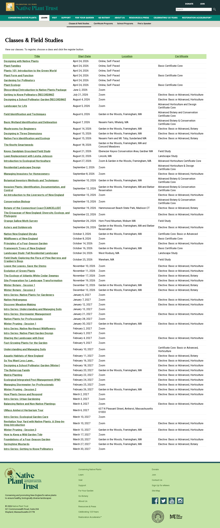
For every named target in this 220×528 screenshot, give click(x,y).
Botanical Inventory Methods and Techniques (31, 180)
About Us (120, 18)
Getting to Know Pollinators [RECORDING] (29, 94)
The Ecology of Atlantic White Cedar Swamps (31, 275)
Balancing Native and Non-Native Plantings (30, 403)
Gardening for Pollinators (19, 80)
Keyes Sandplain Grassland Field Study (27, 151)
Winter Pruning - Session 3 (20, 429)
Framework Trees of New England (24, 248)
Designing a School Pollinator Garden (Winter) (32, 365)
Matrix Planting (13, 374)
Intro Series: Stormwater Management (27, 314)
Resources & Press (139, 18)
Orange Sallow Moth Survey (21, 220)
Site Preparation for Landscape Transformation (33, 280)
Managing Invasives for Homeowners (27, 173)
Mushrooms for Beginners (20, 128)
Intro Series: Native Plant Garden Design (28, 333)
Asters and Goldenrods (18, 227)
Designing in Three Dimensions (23, 133)
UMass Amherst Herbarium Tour (23, 410)
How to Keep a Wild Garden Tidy (23, 434)
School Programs (125, 24)
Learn (44, 18)
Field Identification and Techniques (25, 114)
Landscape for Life (15, 106)
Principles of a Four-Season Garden (26, 243)
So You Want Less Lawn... (19, 360)
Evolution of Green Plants (19, 270)
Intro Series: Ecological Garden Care (26, 416)
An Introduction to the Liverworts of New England (34, 194)
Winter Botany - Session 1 (19, 285)
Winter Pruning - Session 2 (20, 389)
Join (202, 4)
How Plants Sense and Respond (23, 394)
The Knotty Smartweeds (18, 144)
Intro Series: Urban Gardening (22, 399)
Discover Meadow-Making (20, 304)
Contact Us (157, 480)
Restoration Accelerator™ (197, 18)
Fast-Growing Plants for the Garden (25, 342)
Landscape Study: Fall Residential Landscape (31, 253)
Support (66, 18)
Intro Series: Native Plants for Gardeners (29, 294)
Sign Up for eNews (160, 485)
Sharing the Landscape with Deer (24, 338)
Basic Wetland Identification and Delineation (30, 122)
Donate (189, 4)
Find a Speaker (144, 24)
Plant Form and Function (18, 75)
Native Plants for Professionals (23, 318)
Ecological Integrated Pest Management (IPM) (32, 379)
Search (214, 9)
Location (127, 56)
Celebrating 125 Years (165, 18)
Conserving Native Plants (22, 18)
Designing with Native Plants (21, 61)
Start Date (84, 56)
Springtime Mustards (16, 444)
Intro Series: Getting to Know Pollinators (28, 448)
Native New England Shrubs (20, 233)
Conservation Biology (17, 201)
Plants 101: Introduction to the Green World (30, 70)
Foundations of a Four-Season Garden (27, 439)
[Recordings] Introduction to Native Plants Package (35, 89)
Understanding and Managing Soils (25, 349)
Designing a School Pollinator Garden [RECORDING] (35, 99)
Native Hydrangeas (15, 299)
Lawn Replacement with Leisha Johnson (28, 156)
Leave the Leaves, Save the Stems (25, 266)
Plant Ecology (12, 85)
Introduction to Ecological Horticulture (27, 160)
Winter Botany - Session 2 (19, 290)
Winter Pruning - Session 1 (20, 323)
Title (37, 56)
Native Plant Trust (20, 506)
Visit (54, 18)
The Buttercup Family (17, 370)
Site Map (156, 490)
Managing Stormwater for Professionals (29, 384)
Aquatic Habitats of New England (23, 355)
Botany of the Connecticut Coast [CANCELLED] (32, 208)
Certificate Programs (103, 24)
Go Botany (104, 18)
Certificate (181, 56)
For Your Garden (84, 18)
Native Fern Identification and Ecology (27, 138)
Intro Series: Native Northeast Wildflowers (30, 328)
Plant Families (12, 65)
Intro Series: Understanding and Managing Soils (33, 309)
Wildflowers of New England (21, 238)
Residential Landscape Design (22, 167)
